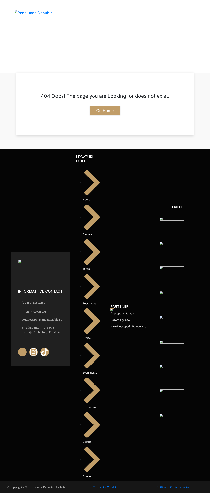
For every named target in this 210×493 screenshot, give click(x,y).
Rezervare (183, 21)
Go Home (105, 110)
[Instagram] (33, 352)
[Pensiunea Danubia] (34, 13)
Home (80, 7)
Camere (94, 7)
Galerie (174, 7)
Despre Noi (157, 7)
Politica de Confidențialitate (173, 487)
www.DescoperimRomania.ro (128, 326)
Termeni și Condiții (105, 487)
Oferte (140, 7)
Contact (189, 7)
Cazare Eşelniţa (120, 320)
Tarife (107, 7)
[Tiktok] (44, 352)
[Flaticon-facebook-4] (22, 352)
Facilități (122, 7)
